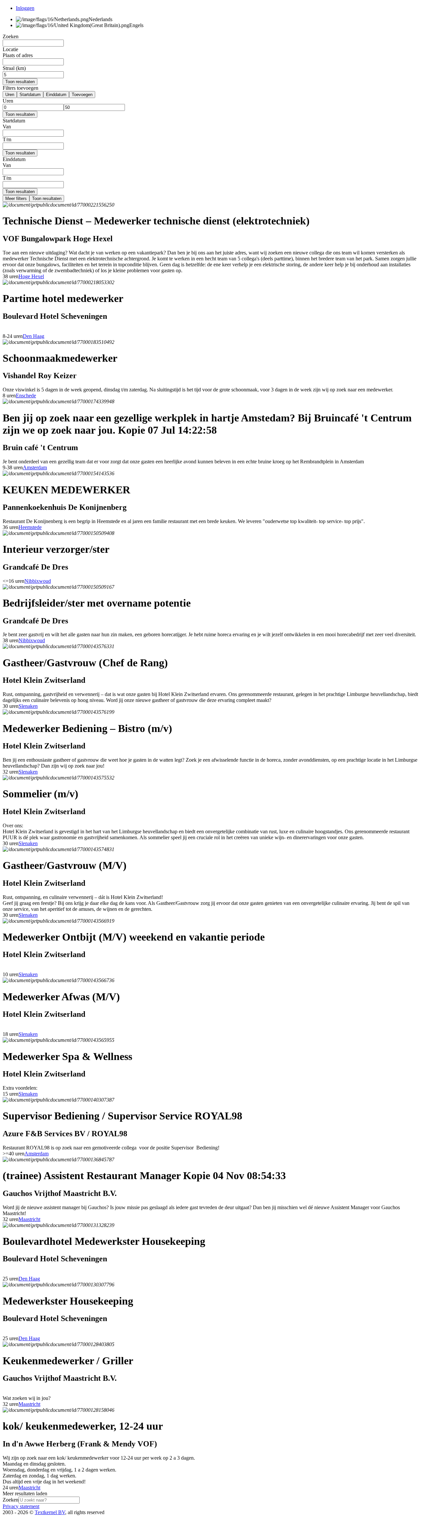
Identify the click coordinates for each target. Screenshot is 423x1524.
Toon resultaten (20, 81)
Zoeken (11, 1500)
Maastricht (29, 1219)
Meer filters (16, 198)
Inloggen (25, 8)
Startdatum (30, 94)
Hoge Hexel (31, 276)
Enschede (26, 395)
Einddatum (56, 94)
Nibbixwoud (37, 581)
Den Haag (33, 336)
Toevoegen (82, 94)
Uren (9, 94)
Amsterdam (35, 467)
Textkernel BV (50, 1512)
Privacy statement (21, 1506)
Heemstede (30, 527)
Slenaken (28, 706)
